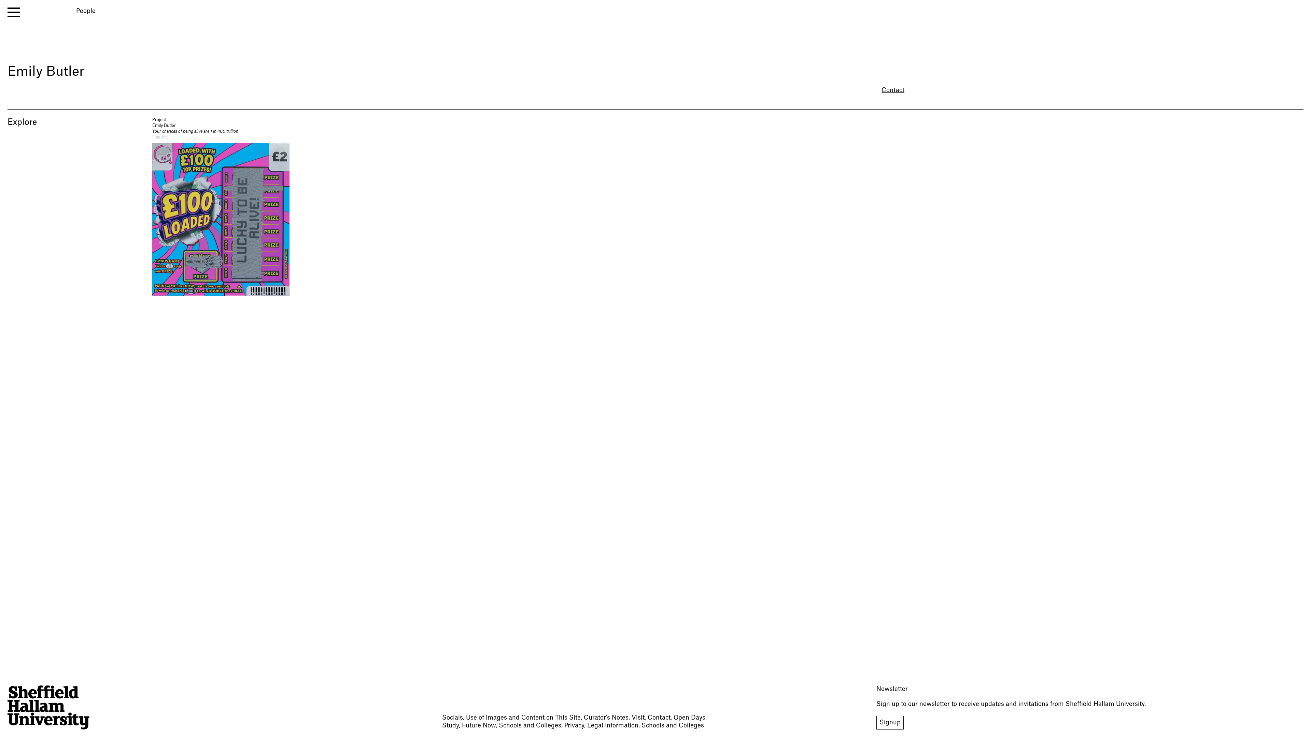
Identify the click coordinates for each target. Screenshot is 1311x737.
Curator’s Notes (606, 718)
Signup (890, 722)
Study (450, 725)
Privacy (574, 725)
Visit (638, 718)
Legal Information (612, 725)
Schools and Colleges (530, 725)
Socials (452, 718)
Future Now (479, 725)
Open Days (689, 718)
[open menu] (14, 12)
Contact (893, 90)
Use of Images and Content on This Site (523, 718)
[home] (48, 707)
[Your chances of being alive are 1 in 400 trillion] (221, 206)
